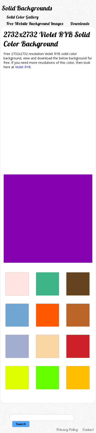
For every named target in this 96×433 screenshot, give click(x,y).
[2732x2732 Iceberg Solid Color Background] (17, 325)
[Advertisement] (48, 122)
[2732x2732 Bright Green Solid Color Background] (47, 388)
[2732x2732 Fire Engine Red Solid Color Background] (78, 357)
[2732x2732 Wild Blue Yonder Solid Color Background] (17, 357)
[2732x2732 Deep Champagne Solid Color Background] (47, 357)
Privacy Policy (67, 429)
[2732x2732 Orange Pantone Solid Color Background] (47, 325)
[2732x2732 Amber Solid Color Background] (78, 388)
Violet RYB (23, 67)
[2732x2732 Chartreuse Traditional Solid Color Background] (17, 388)
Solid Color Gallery (22, 17)
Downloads (79, 23)
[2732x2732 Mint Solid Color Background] (47, 294)
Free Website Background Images (34, 23)
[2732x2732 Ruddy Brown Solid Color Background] (78, 325)
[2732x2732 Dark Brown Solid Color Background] (78, 294)
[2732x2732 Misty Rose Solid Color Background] (17, 294)
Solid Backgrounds (27, 8)
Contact (88, 429)
